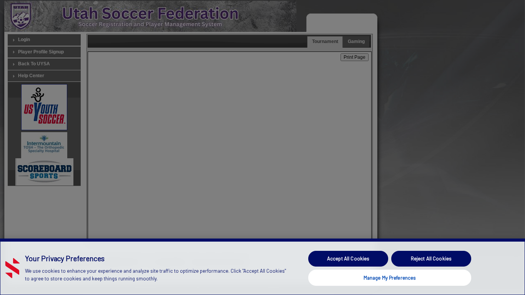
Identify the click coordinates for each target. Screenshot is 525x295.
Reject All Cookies (431, 258)
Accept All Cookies (348, 258)
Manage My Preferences (390, 277)
